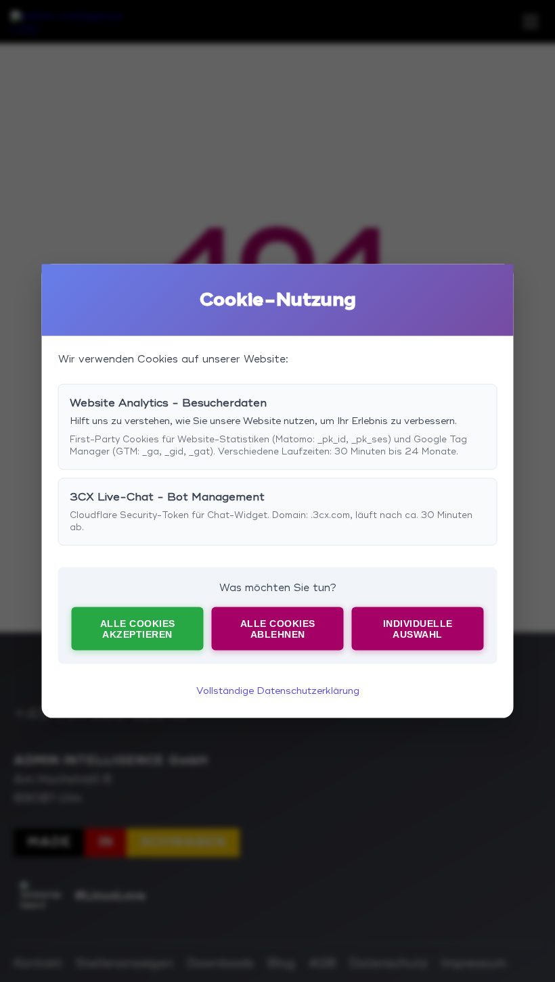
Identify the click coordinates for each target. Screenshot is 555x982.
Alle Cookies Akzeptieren (137, 628)
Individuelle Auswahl (418, 628)
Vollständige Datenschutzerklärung (277, 690)
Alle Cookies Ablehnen (277, 628)
